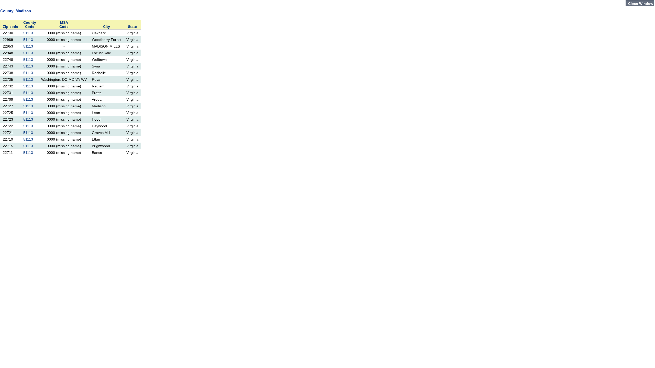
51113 (28, 33)
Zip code (10, 27)
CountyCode (29, 24)
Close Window (640, 4)
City (106, 27)
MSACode (64, 24)
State (132, 27)
